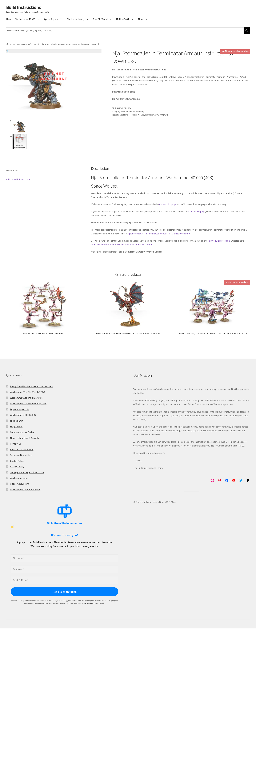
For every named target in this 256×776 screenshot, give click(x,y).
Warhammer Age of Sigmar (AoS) (26, 397)
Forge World (16, 426)
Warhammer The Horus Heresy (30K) (28, 403)
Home (12, 44)
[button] (53, 51)
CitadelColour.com (19, 483)
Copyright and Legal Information (27, 472)
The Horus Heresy (75, 19)
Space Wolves (138, 114)
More (140, 19)
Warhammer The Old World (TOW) (27, 392)
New (8, 19)
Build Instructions (23, 7)
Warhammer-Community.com (25, 489)
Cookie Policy (17, 460)
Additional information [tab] (18, 179)
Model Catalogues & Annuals (24, 437)
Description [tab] (12, 170)
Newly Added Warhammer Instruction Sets (31, 386)
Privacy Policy (17, 466)
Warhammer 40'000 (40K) (28, 44)
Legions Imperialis (19, 409)
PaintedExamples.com (219, 240)
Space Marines (124, 114)
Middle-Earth (122, 19)
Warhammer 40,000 (25, 19)
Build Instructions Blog (22, 449)
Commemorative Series (22, 432)
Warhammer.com (19, 478)
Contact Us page (167, 204)
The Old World (100, 19)
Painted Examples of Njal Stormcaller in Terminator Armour (121, 244)
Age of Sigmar (51, 19)
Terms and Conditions (21, 455)
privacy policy (87, 603)
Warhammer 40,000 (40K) (23, 414)
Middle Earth (16, 420)
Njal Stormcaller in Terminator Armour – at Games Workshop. (159, 233)
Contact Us (15, 443)
